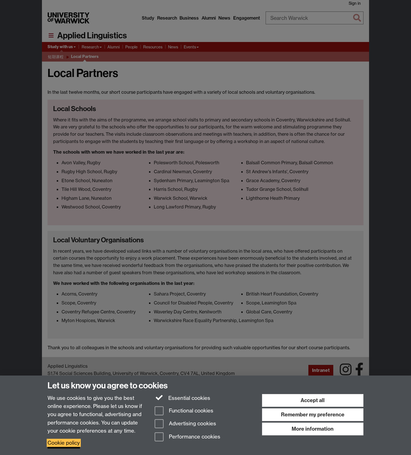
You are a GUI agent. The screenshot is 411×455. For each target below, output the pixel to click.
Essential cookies (188, 398)
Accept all (313, 400)
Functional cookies (190, 410)
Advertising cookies (191, 424)
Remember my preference (312, 414)
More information (313, 429)
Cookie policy (64, 443)
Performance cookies (193, 437)
